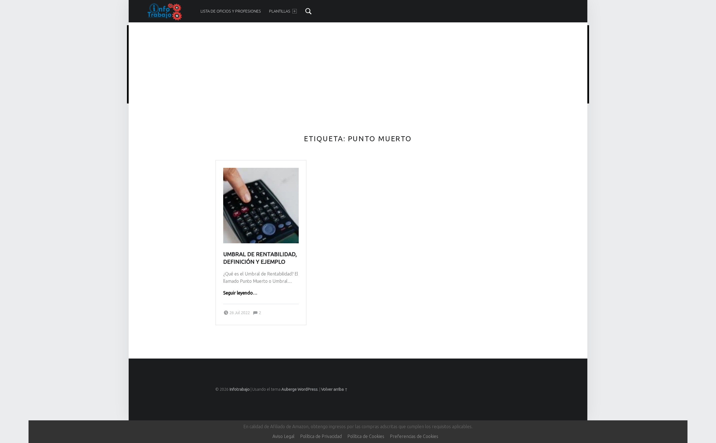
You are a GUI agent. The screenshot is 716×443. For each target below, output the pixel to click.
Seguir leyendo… (240, 292)
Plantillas (279, 11)
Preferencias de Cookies (414, 436)
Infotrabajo (239, 389)
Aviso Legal (283, 436)
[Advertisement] (358, 65)
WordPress (308, 389)
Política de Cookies (365, 436)
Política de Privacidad (321, 436)
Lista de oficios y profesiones (231, 11)
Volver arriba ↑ (334, 389)
